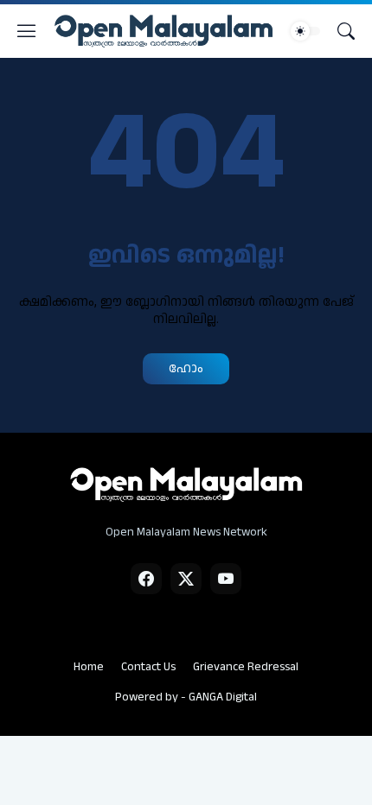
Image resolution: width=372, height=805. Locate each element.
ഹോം (186, 368)
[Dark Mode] (305, 31)
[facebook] (146, 578)
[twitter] (186, 578)
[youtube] (225, 578)
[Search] (346, 31)
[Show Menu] (27, 31)
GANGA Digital (223, 697)
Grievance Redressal (245, 666)
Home (89, 666)
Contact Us (148, 666)
